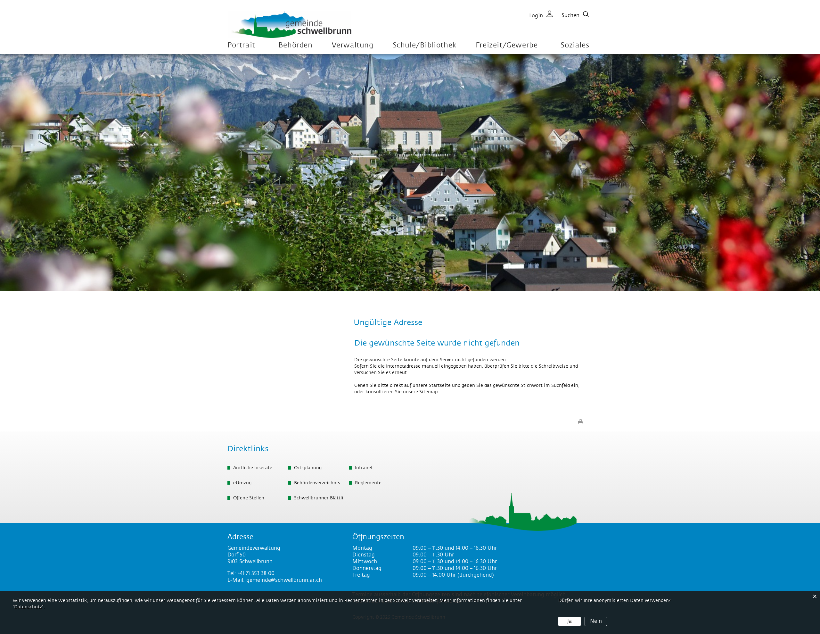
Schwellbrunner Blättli (318, 498)
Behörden (295, 45)
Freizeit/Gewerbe (507, 45)
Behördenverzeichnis (317, 483)
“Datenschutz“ (28, 607)
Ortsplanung (308, 468)
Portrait (241, 45)
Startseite (440, 385)
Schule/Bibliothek (424, 45)
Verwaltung (352, 45)
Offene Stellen (248, 498)
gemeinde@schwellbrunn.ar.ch (284, 580)
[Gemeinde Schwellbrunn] (289, 24)
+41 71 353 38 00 (256, 573)
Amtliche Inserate (252, 468)
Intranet (364, 468)
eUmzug (242, 483)
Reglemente (368, 483)
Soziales (575, 45)
